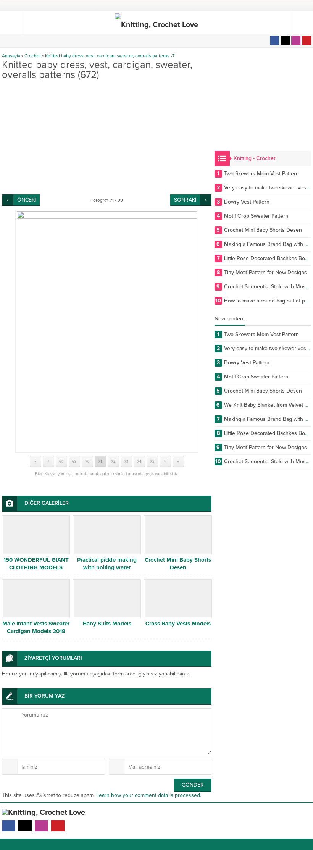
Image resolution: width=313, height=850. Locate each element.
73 (126, 461)
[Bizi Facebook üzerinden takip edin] (274, 40)
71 (100, 461)
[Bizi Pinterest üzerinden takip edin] (306, 40)
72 (113, 461)
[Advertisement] (106, 137)
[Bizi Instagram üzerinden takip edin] (295, 40)
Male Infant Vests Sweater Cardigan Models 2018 (35, 627)
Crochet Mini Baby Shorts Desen (178, 563)
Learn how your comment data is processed (148, 795)
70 (87, 461)
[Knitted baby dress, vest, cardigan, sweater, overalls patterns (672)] (106, 331)
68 (61, 461)
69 (74, 461)
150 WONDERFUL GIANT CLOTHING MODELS (36, 563)
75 (152, 461)
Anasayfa (11, 55)
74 (139, 461)
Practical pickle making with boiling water (107, 563)
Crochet (32, 55)
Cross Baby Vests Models (178, 623)
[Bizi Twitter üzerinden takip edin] (285, 40)
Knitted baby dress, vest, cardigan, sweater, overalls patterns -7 (109, 55)
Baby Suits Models (107, 623)
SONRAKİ (185, 200)
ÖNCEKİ (26, 200)
